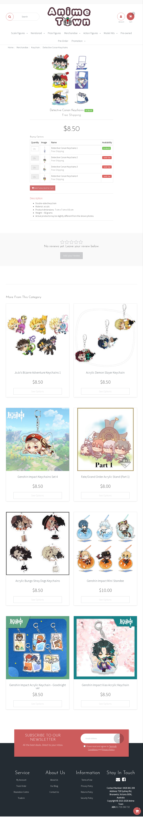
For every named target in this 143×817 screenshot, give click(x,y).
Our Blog (54, 786)
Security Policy (87, 798)
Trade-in (21, 798)
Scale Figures (18, 33)
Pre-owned (126, 33)
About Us (54, 780)
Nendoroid (36, 33)
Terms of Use (87, 780)
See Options (37, 391)
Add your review (71, 255)
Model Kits (109, 33)
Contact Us (54, 792)
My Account (21, 780)
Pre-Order (63, 40)
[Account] (121, 19)
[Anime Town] (69, 16)
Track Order (21, 786)
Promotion (77, 40)
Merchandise (71, 33)
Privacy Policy (108, 749)
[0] (137, 814)
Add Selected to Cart (43, 188)
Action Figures (90, 33)
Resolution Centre (21, 792)
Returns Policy (87, 792)
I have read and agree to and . (101, 748)
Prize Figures (54, 33)
